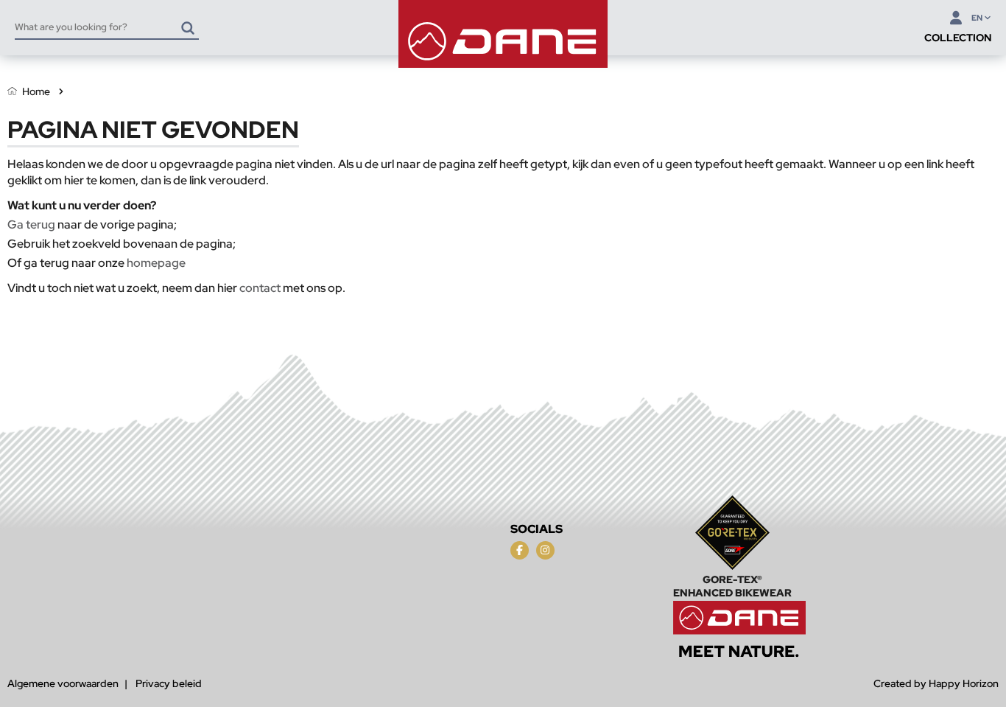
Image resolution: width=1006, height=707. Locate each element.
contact (260, 288)
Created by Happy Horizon (936, 683)
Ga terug (31, 224)
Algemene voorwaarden (63, 683)
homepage (156, 263)
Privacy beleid (169, 683)
